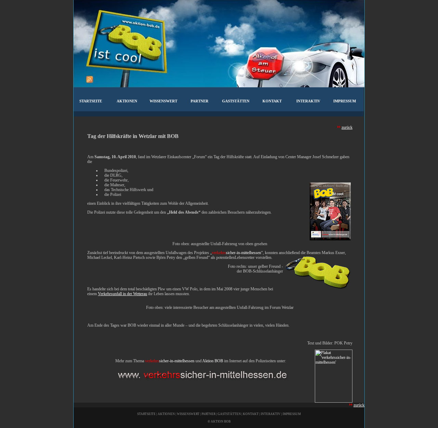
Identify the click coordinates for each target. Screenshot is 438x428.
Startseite (90, 101)
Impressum (344, 101)
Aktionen (127, 101)
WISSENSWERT (188, 414)
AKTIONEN (166, 414)
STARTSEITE (146, 414)
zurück (347, 127)
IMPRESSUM (292, 414)
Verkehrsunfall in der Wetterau (122, 293)
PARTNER (209, 414)
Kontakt (272, 101)
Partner (199, 101)
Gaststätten (235, 101)
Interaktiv (308, 101)
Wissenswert (163, 101)
